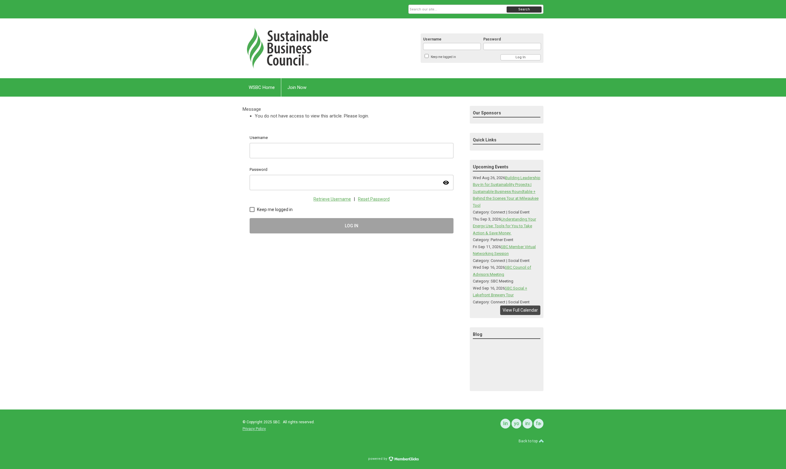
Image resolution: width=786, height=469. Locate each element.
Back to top (529, 441)
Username (432, 39)
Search (524, 9)
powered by (378, 459)
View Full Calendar (520, 310)
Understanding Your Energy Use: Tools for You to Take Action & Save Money (504, 226)
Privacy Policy (254, 429)
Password (492, 39)
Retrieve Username (332, 199)
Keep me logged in (443, 57)
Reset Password (374, 199)
